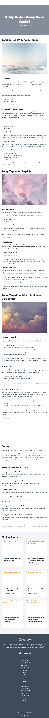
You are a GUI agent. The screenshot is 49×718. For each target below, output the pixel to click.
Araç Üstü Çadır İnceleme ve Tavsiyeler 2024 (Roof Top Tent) (36, 560)
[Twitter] (24, 716)
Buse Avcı (30, 564)
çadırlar (25, 81)
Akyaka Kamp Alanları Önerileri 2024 (38, 525)
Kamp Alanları (25, 660)
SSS (24, 674)
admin (21, 25)
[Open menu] (46, 2)
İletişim (24, 672)
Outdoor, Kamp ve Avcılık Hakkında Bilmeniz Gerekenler (11, 619)
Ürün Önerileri (24, 665)
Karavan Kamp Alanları (25, 662)
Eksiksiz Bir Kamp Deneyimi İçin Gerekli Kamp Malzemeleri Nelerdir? (12, 526)
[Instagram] (27, 716)
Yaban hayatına (7, 104)
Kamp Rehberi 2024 (24, 658)
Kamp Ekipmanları (25, 667)
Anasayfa (24, 656)
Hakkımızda (24, 670)
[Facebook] (21, 716)
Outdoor (24, 13)
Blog (24, 676)
